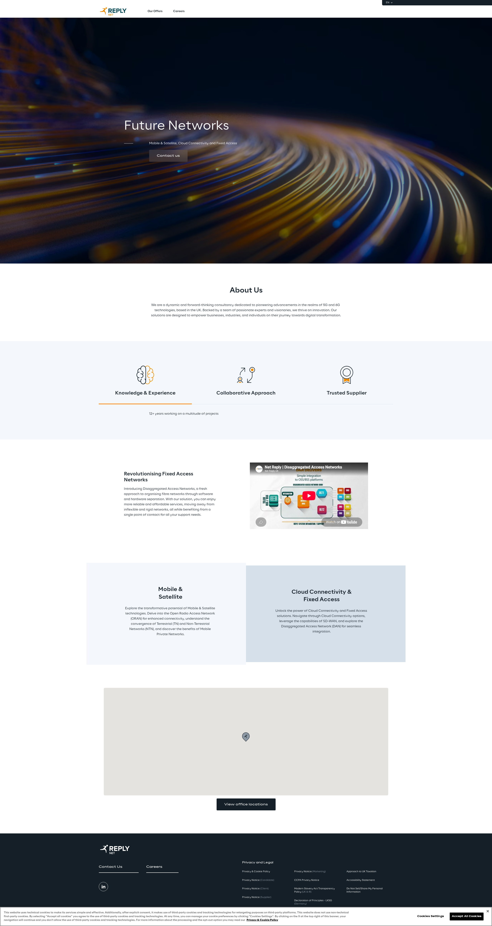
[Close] (488, 911)
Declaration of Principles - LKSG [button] (313, 902)
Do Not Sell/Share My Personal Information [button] (365, 890)
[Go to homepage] (117, 11)
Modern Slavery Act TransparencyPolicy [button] (314, 890)
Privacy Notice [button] (258, 880)
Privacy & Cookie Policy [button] (256, 871)
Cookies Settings (430, 916)
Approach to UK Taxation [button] (361, 871)
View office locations (246, 804)
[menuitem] (155, 11)
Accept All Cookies (466, 916)
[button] (168, 156)
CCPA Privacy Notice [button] (306, 880)
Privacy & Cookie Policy (262, 920)
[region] (246, 916)
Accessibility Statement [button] (361, 880)
